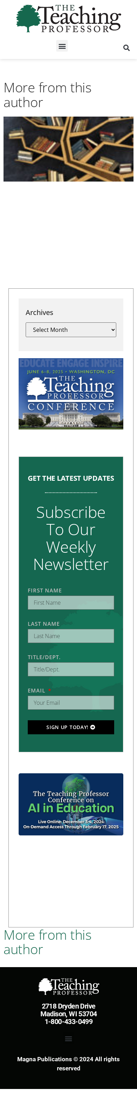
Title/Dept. (44, 657)
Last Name (44, 623)
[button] (62, 46)
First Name (45, 590)
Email (37, 690)
